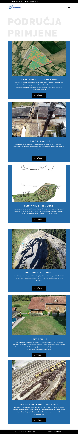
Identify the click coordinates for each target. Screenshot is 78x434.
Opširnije (40, 95)
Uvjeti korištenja (55, 432)
